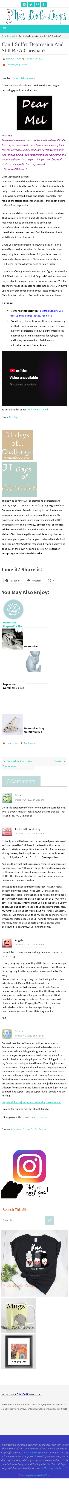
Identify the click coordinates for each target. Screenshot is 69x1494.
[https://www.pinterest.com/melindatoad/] (37, 4)
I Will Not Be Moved (37, 408)
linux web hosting (33, 1450)
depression (12, 741)
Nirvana (34, 1472)
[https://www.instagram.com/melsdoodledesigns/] (24, 4)
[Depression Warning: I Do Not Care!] (13, 665)
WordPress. (45, 1472)
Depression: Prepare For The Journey (17, 761)
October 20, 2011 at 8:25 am (29, 797)
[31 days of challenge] (17, 457)
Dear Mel (11, 36)
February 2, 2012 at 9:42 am (29, 1033)
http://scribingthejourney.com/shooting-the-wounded (31, 1099)
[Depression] (37, 611)
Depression (22, 63)
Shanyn (19, 1029)
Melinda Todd (13, 58)
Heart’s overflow (39, 1114)
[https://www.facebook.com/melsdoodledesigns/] (44, 4)
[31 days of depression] (19, 494)
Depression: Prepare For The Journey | (29, 1126)
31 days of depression (22, 76)
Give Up (13, 415)
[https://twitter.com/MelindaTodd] (31, 4)
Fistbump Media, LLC (55, 1465)
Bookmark (29, 741)
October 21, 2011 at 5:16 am (29, 942)
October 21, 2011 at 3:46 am (29, 830)
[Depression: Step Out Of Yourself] (37, 696)
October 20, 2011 (35, 58)
